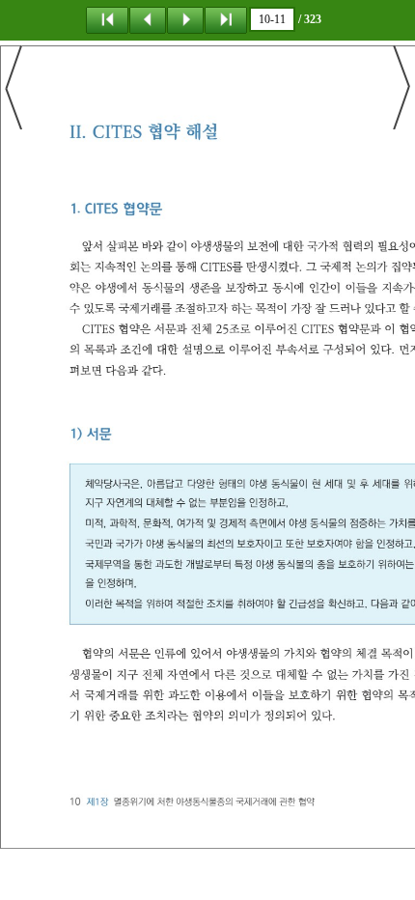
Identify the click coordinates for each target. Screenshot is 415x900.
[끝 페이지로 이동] (226, 19)
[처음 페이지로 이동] (107, 19)
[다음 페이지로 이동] (185, 19)
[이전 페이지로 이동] (147, 19)
